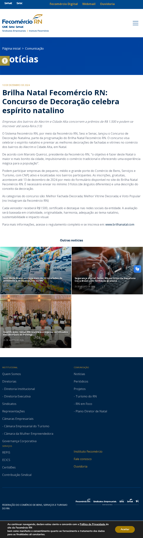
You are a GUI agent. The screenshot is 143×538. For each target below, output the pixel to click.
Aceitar (125, 529)
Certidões (9, 467)
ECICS (6, 460)
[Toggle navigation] (135, 23)
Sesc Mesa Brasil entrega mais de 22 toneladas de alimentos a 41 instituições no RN (32, 279)
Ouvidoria (80, 466)
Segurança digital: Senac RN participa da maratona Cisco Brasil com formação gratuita (105, 279)
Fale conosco (83, 459)
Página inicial (11, 48)
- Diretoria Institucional (18, 389)
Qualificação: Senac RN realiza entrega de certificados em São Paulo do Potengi (35, 333)
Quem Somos (11, 374)
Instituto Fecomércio (88, 451)
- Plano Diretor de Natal (90, 411)
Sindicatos (9, 404)
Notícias (20, 59)
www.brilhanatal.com (119, 224)
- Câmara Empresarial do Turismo (25, 426)
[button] (5, 61)
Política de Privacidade (93, 524)
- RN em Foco (83, 404)
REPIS (6, 452)
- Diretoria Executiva (16, 396)
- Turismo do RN (85, 396)
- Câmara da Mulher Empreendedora (27, 434)
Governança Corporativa (19, 441)
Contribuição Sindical (16, 475)
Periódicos (81, 381)
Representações (13, 411)
